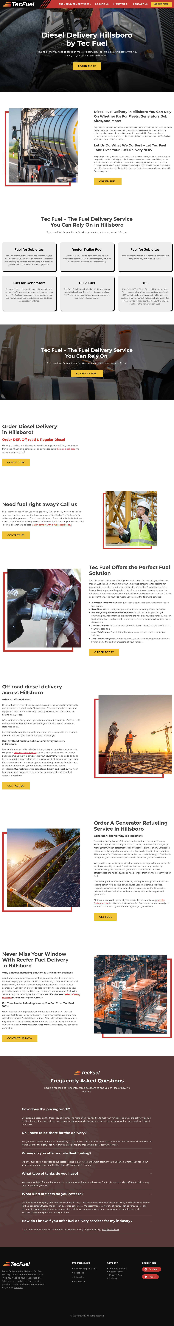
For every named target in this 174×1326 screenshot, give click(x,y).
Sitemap (113, 1278)
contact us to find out (80, 1165)
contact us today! (116, 139)
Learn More (87, 66)
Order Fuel (107, 181)
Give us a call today (67, 449)
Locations (79, 1272)
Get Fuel (105, 916)
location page (59, 1165)
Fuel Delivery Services (85, 1268)
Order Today (104, 652)
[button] (87, 1110)
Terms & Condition (118, 1268)
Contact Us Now (19, 1038)
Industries (79, 1277)
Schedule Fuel (87, 373)
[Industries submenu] (128, 4)
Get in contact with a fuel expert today (51, 524)
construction (31, 1212)
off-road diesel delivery (25, 752)
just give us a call (110, 1229)
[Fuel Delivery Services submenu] (90, 4)
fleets (117, 1206)
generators (77, 1206)
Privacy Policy (116, 1275)
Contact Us (15, 462)
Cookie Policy (116, 1271)
